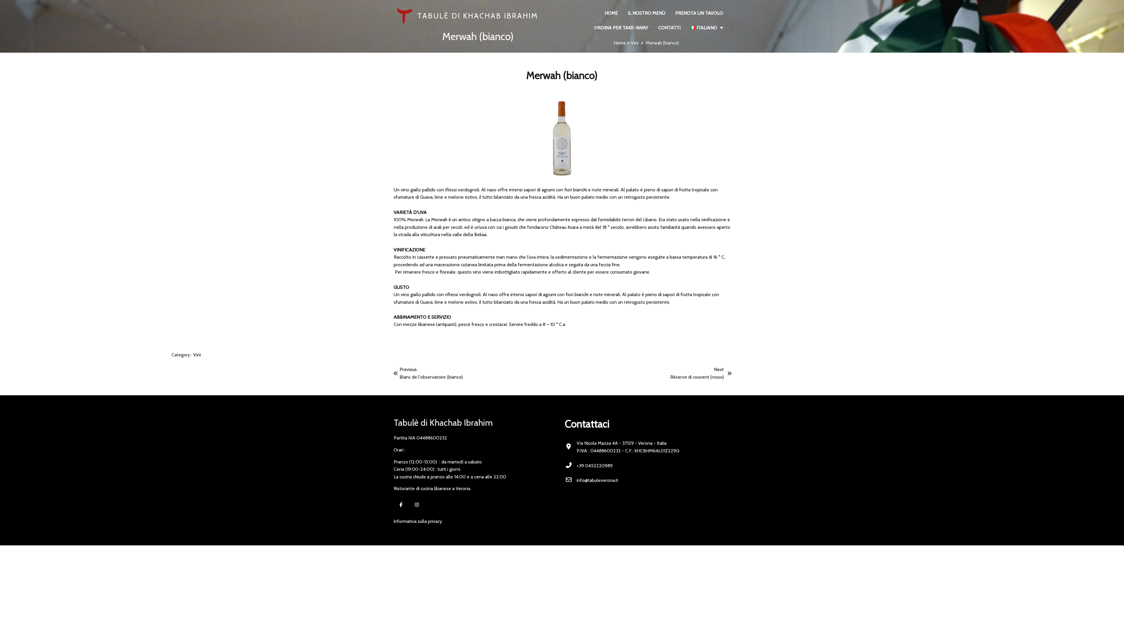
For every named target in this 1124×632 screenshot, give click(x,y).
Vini (634, 43)
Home (620, 43)
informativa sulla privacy (418, 521)
